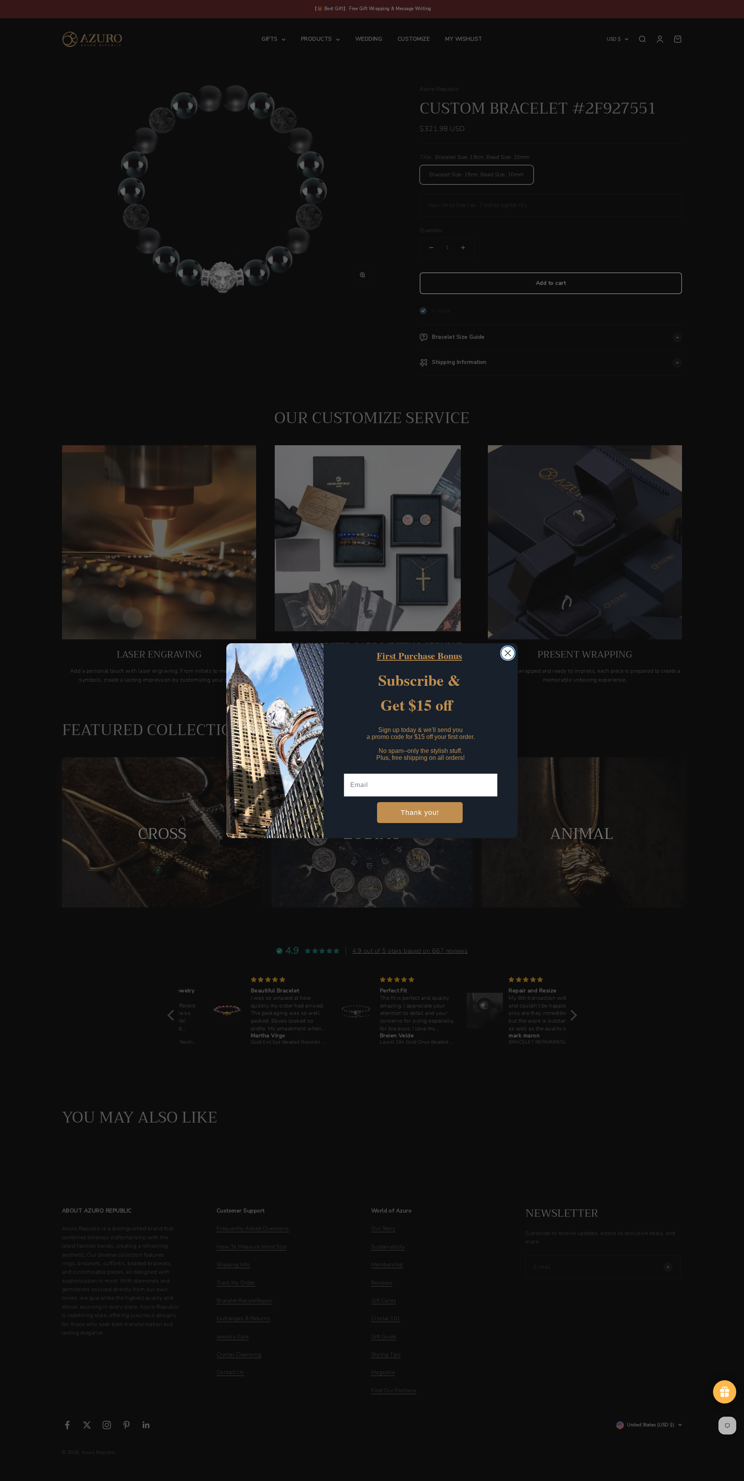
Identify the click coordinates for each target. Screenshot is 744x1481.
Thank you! (420, 812)
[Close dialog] (508, 653)
